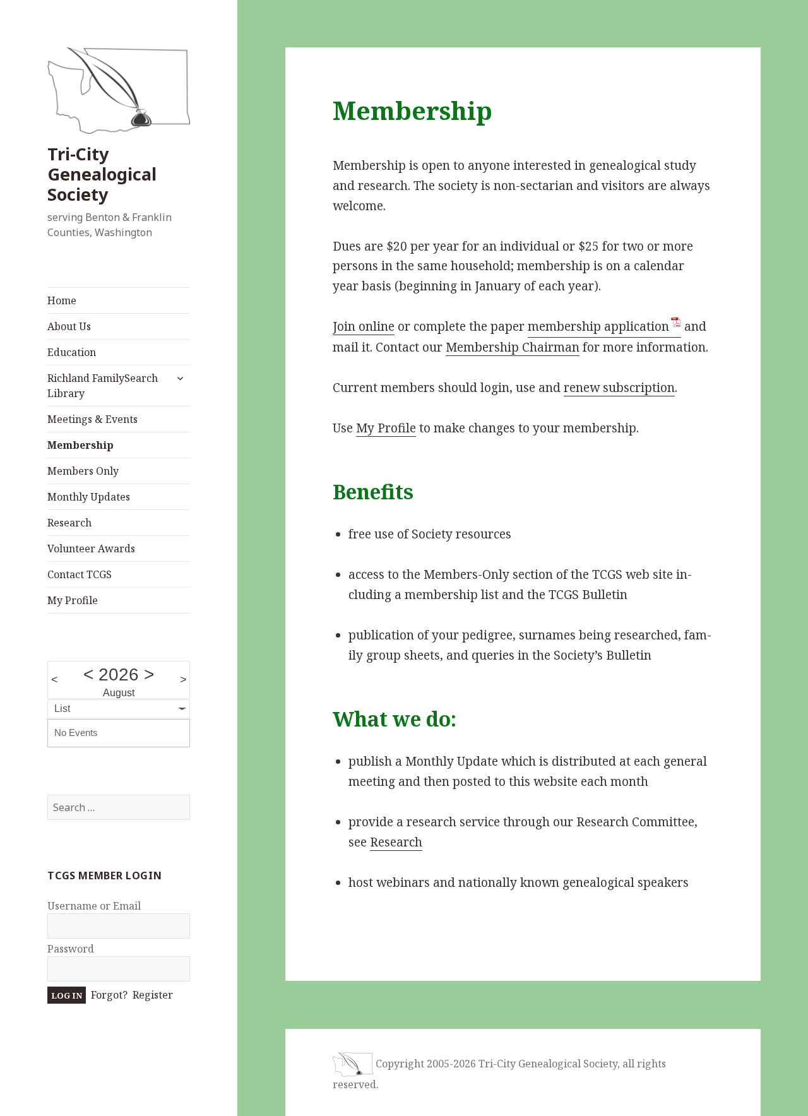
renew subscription (619, 387)
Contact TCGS (79, 574)
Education (71, 352)
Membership (80, 445)
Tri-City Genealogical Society (102, 174)
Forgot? (109, 995)
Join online (364, 326)
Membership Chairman (512, 347)
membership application (598, 326)
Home (61, 300)
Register (153, 995)
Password (70, 949)
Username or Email (94, 906)
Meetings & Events (92, 419)
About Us (69, 326)
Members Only (83, 471)
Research (69, 523)
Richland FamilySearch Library (102, 385)
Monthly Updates (88, 497)
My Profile (72, 600)
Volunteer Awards (91, 548)
